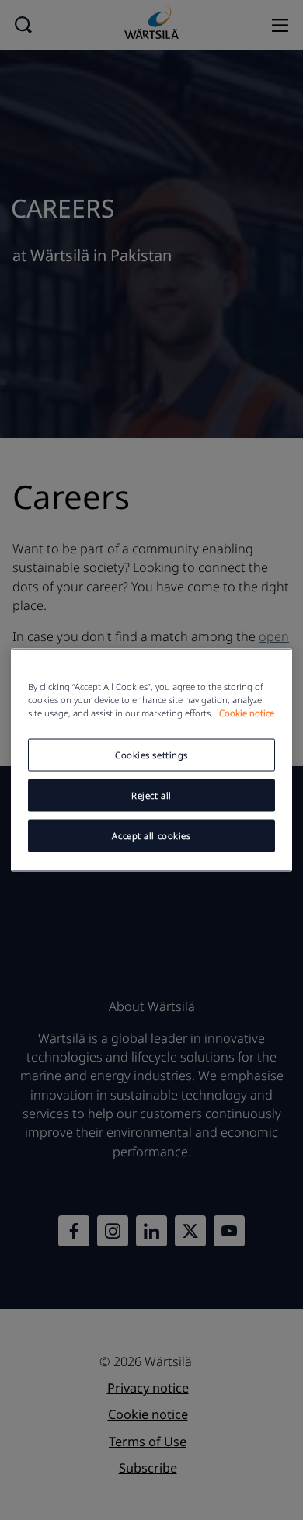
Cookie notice (246, 713)
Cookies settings (151, 755)
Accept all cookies (151, 836)
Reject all (151, 795)
